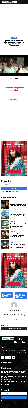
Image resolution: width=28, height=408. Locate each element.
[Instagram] (11, 319)
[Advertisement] (14, 18)
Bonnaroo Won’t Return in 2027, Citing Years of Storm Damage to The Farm (18, 205)
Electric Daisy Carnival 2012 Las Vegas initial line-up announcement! (20, 296)
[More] (25, 49)
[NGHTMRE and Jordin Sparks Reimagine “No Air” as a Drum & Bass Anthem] (5, 214)
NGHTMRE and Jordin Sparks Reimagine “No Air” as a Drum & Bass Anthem (18, 216)
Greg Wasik (15, 78)
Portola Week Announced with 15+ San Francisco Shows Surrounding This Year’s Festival (18, 225)
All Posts (14, 37)
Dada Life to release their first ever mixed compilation (6, 295)
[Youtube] (16, 319)
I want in (14, 188)
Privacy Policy (17, 191)
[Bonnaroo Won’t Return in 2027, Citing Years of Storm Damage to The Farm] (5, 204)
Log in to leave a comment (14, 328)
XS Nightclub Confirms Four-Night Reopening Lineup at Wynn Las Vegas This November (17, 236)
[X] (14, 319)
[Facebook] (2, 357)
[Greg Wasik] (11, 78)
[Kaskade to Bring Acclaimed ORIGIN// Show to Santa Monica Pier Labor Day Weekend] (5, 244)
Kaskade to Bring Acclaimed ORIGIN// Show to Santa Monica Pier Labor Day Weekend (18, 246)
